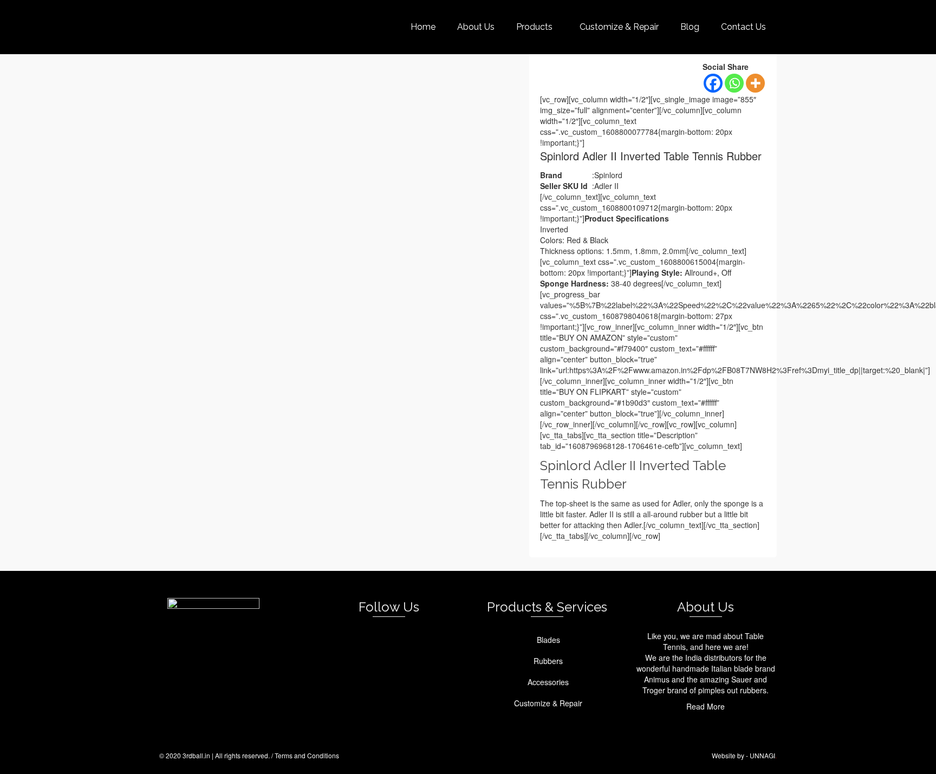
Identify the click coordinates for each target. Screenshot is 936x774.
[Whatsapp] (734, 83)
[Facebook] (713, 83)
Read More (705, 706)
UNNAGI (762, 755)
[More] (755, 83)
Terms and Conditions (307, 755)
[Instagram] (400, 640)
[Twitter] (379, 640)
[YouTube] (421, 640)
